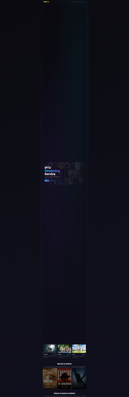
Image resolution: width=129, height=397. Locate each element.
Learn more (47, 180)
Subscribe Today (53, 180)
